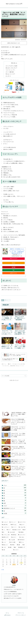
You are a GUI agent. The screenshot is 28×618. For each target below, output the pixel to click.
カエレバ (19, 254)
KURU (14, 585)
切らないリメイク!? (10, 74)
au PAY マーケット (13, 273)
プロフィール (21, 612)
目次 (12, 63)
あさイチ (8, 300)
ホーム (7, 612)
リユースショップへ (10, 70)
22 (21, 562)
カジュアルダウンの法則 (11, 65)
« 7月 (2, 569)
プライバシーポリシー (20, 615)
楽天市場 (13, 267)
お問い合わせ (7, 615)
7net (13, 270)
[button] (25, 376)
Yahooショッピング (13, 258)
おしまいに (8, 76)
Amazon (13, 262)
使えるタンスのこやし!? (11, 67)
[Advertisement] (14, 395)
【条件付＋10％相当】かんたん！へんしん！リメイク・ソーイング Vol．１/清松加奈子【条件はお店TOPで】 (17, 251)
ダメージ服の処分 (10, 72)
